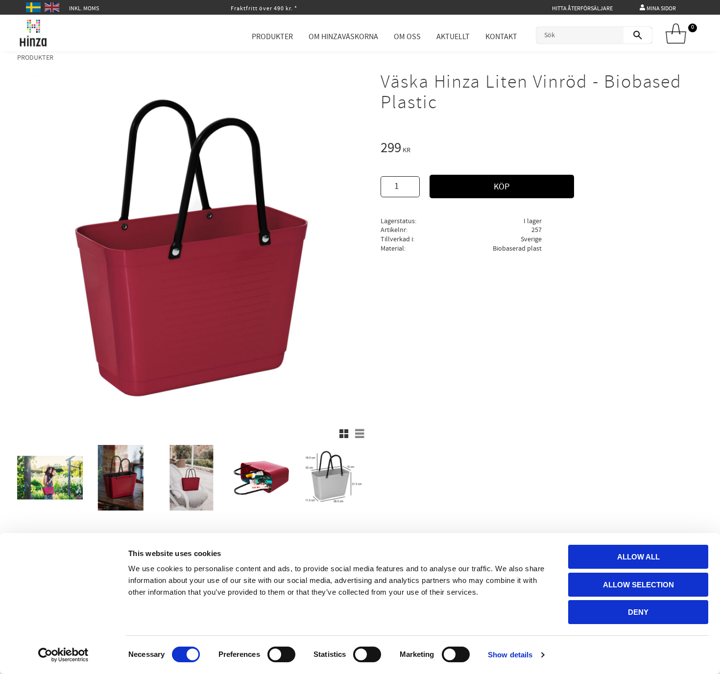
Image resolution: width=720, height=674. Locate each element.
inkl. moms (84, 8)
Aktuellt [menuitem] (453, 37)
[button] (343, 433)
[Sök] (638, 35)
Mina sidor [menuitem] (661, 8)
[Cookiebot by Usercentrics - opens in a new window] (63, 655)
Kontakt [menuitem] (501, 37)
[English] (53, 6)
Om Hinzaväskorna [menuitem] (343, 37)
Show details (510, 655)
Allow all (638, 557)
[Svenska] (34, 6)
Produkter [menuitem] (272, 37)
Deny (638, 612)
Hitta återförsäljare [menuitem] (582, 8)
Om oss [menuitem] (407, 37)
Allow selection (638, 585)
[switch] (281, 654)
